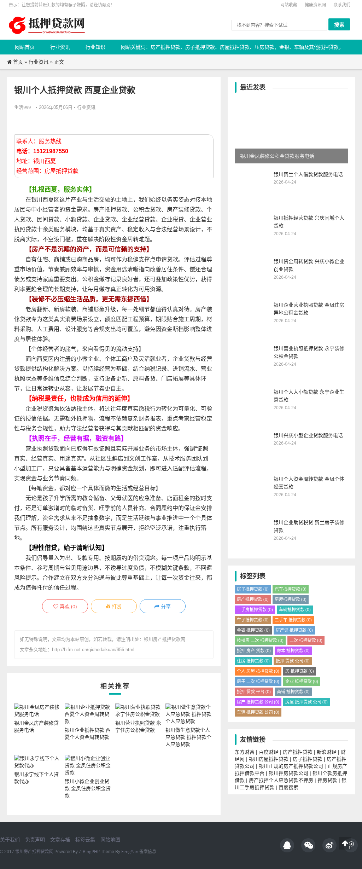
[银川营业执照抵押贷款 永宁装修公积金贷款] (252, 379)
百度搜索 (288, 787)
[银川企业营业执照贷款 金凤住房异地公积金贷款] (252, 335)
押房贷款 (327, 780)
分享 (165, 606)
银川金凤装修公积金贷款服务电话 (277, 155)
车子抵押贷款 (253, 620)
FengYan (129, 851)
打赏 (116, 606)
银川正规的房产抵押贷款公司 (291, 766)
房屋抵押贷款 (290, 599)
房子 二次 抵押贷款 (258, 681)
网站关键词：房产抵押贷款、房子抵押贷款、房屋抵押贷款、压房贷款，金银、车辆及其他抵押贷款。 (232, 47)
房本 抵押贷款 (293, 651)
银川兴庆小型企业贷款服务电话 (308, 435)
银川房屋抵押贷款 (268, 758)
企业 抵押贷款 (301, 681)
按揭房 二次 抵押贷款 (260, 640)
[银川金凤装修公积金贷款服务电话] (291, 131)
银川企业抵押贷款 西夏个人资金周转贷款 (88, 733)
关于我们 (10, 839)
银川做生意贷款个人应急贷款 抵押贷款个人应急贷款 (188, 736)
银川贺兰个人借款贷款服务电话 (308, 174)
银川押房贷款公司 (288, 773)
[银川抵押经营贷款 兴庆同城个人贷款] (252, 248)
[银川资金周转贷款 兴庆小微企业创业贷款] (252, 292)
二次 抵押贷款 (306, 640)
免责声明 (35, 839)
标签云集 (85, 839)
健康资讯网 (315, 5)
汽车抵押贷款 (290, 589)
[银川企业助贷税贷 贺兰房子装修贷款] (252, 553)
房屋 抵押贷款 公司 (306, 702)
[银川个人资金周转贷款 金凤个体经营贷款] (252, 509)
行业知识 (95, 47)
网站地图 (110, 839)
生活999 (22, 107)
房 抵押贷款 (299, 671)
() (67, 606)
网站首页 (25, 47)
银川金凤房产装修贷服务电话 (36, 726)
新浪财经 (327, 751)
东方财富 (245, 751)
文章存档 (60, 839)
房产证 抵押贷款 (294, 630)
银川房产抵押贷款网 (34, 851)
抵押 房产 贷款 (254, 651)
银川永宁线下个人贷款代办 (36, 777)
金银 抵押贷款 (253, 630)
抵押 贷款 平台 (254, 692)
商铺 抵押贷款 (293, 692)
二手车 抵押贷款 (293, 620)
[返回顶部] (345, 843)
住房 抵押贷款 (253, 661)
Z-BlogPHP (89, 851)
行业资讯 (60, 47)
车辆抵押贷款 (295, 610)
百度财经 (269, 751)
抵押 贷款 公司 (293, 661)
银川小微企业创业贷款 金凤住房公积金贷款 (88, 788)
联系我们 (341, 5)
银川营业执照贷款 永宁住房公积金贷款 (138, 726)
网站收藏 (288, 5)
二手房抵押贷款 (255, 610)
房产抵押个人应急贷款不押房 (281, 780)
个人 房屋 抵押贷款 (258, 671)
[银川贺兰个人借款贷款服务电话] (252, 205)
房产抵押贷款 (253, 599)
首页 (18, 61)
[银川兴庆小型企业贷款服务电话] (252, 466)
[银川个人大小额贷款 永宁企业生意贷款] (252, 422)
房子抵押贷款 (253, 589)
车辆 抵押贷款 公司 (258, 712)
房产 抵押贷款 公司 (258, 702)
